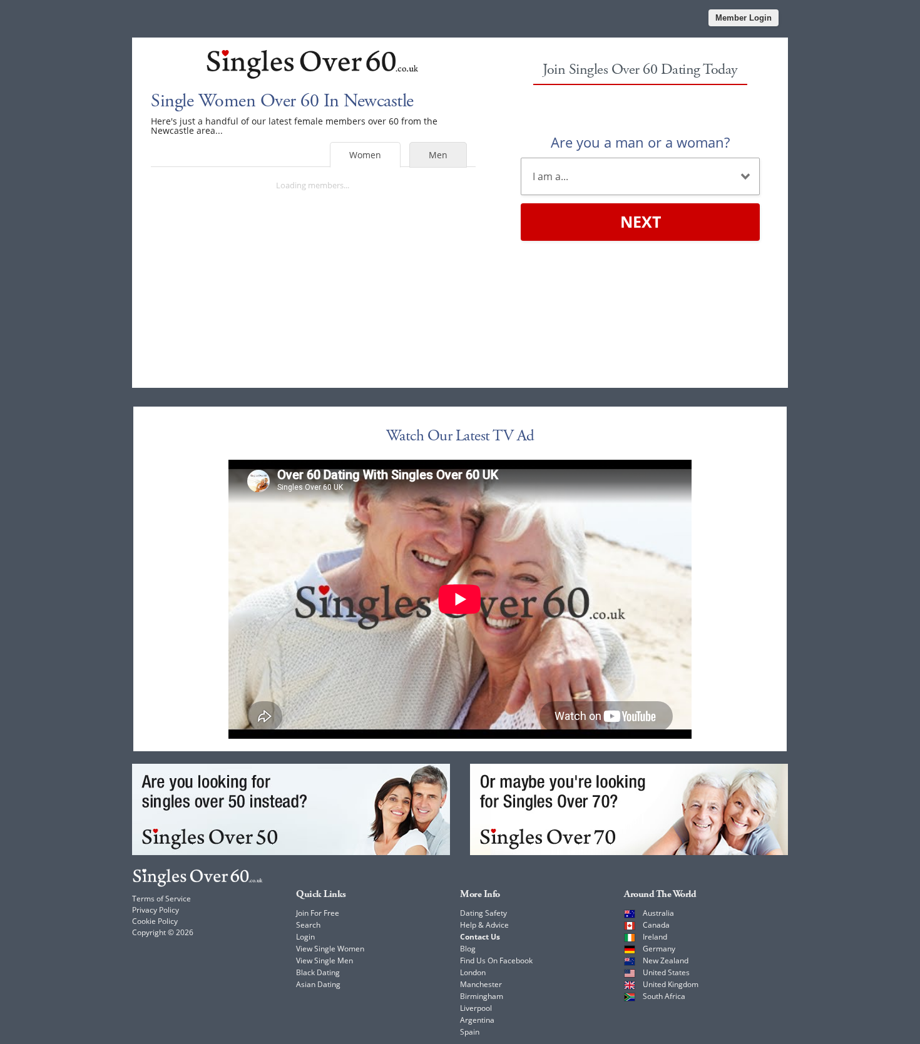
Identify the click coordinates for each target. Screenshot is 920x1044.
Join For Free (317, 913)
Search (308, 925)
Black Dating (318, 972)
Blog (468, 948)
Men (438, 155)
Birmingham (481, 996)
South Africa (664, 996)
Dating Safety (483, 913)
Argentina (477, 1020)
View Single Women (330, 948)
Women (365, 155)
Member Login (743, 18)
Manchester (481, 984)
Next (640, 221)
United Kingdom (670, 984)
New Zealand (665, 960)
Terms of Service (161, 898)
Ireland (655, 936)
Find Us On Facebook (496, 960)
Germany (659, 948)
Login (305, 936)
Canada (656, 925)
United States (666, 972)
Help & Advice (484, 925)
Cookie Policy (155, 921)
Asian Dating (318, 984)
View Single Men (324, 960)
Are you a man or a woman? (640, 142)
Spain (469, 1031)
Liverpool (476, 1008)
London (473, 972)
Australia (658, 913)
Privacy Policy (155, 910)
